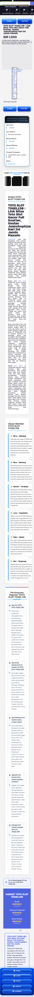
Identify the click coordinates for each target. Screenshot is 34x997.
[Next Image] (30, 55)
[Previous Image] (3, 55)
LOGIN (9, 21)
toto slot (22, 281)
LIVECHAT (18, 986)
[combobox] (15, 3)
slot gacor (18, 366)
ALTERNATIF (18, 991)
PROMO (18, 971)
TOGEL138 (11, 239)
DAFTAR (25, 21)
